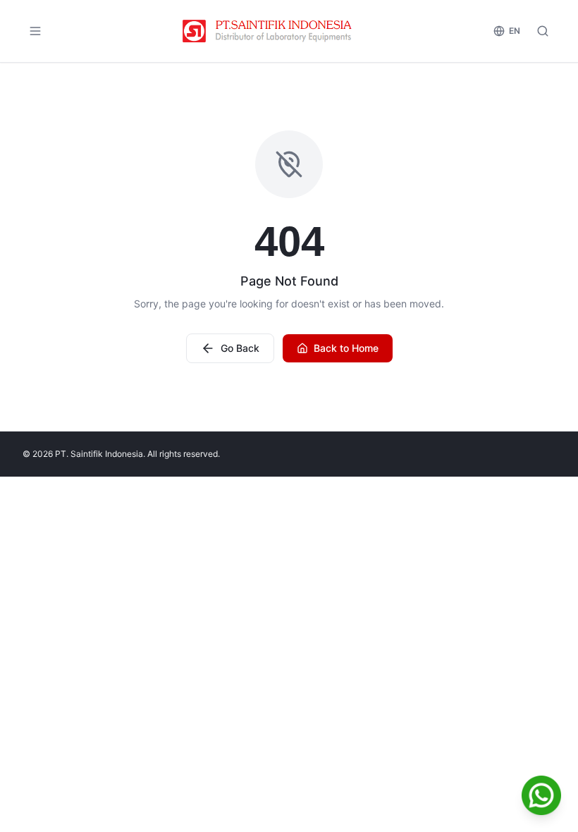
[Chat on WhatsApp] (541, 795)
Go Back (240, 348)
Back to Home (346, 348)
